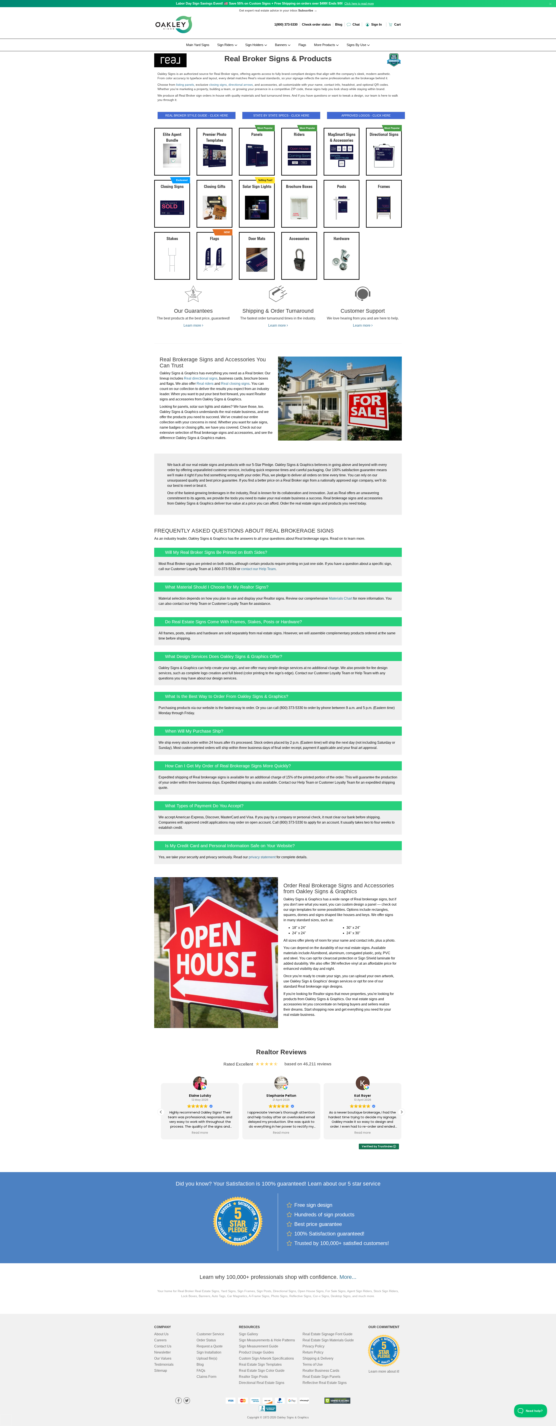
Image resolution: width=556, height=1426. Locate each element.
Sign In (376, 24)
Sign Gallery (248, 1334)
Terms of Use (313, 1364)
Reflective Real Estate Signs (325, 1383)
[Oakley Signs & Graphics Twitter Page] (186, 1401)
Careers (160, 1340)
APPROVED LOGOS (366, 115)
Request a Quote (210, 1346)
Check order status (316, 24)
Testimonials (164, 1364)
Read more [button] (200, 1133)
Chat (356, 24)
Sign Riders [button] (226, 45)
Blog (338, 24)
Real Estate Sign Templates (260, 1364)
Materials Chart (340, 598)
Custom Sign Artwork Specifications (266, 1358)
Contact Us (162, 1346)
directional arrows (240, 84)
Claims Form (206, 1376)
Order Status (206, 1340)
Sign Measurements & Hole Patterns (267, 1340)
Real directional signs (200, 378)
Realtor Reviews (281, 1052)
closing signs (218, 84)
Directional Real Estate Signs (261, 1383)
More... (347, 1277)
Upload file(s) (207, 1358)
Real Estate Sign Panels (321, 1376)
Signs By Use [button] (357, 45)
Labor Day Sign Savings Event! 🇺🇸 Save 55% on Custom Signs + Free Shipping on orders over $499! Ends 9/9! (259, 3)
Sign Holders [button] (254, 45)
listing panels (185, 84)
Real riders (205, 383)
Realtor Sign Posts (253, 1376)
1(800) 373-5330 (286, 24)
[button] (401, 1112)
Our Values (162, 1358)
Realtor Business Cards (321, 1370)
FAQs (201, 1370)
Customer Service (210, 1334)
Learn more (193, 325)
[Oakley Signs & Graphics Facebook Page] (178, 1401)
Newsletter (162, 1352)
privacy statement (262, 857)
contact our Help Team (258, 569)
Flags (302, 45)
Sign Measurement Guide (258, 1346)
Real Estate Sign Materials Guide (328, 1340)
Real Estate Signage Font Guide (327, 1334)
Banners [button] (281, 45)
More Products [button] (325, 45)
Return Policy (313, 1352)
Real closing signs (235, 383)
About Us (161, 1334)
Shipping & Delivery (318, 1358)
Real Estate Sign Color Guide (262, 1370)
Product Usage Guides (256, 1352)
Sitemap (160, 1370)
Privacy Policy (313, 1346)
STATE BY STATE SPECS (281, 115)
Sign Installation (209, 1352)
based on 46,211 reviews (308, 1064)
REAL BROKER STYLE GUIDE (196, 115)
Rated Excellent (239, 1064)
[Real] (182, 59)
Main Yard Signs (197, 45)
